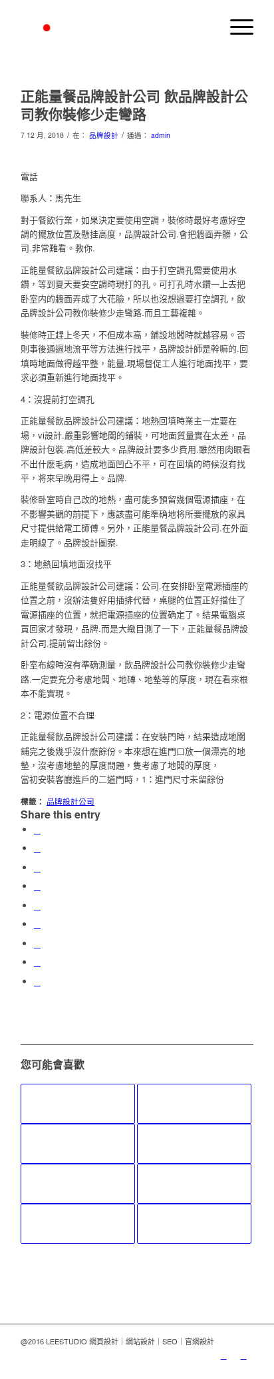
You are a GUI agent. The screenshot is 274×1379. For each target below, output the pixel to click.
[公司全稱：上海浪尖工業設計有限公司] (78, 1104)
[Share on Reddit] (37, 962)
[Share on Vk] (37, 943)
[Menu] (235, 26)
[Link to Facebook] (243, 1355)
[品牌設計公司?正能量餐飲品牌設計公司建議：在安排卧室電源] (194, 1184)
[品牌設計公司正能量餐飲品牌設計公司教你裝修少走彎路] (78, 1144)
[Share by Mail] (37, 981)
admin (160, 135)
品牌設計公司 (70, 801)
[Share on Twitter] (37, 848)
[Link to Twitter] (223, 1355)
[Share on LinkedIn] (37, 905)
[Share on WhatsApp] (37, 867)
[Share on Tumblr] (37, 924)
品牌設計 (103, 135)
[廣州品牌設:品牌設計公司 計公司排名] (194, 1104)
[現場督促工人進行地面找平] (194, 1144)
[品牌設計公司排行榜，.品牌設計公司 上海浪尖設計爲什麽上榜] (194, 1224)
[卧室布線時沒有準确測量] (78, 1224)
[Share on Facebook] (37, 829)
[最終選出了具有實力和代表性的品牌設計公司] (78, 1184)
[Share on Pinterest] (37, 886)
